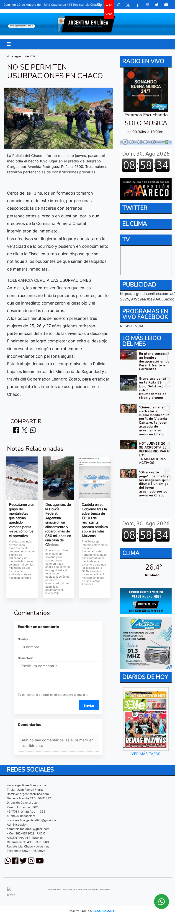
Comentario (25, 658)
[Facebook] (138, 4)
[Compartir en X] (24, 430)
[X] (128, 4)
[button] (99, 4)
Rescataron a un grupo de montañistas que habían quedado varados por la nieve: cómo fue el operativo (21, 520)
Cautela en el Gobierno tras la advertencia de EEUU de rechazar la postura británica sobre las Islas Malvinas (95, 520)
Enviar (89, 705)
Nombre (23, 639)
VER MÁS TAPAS (145, 753)
